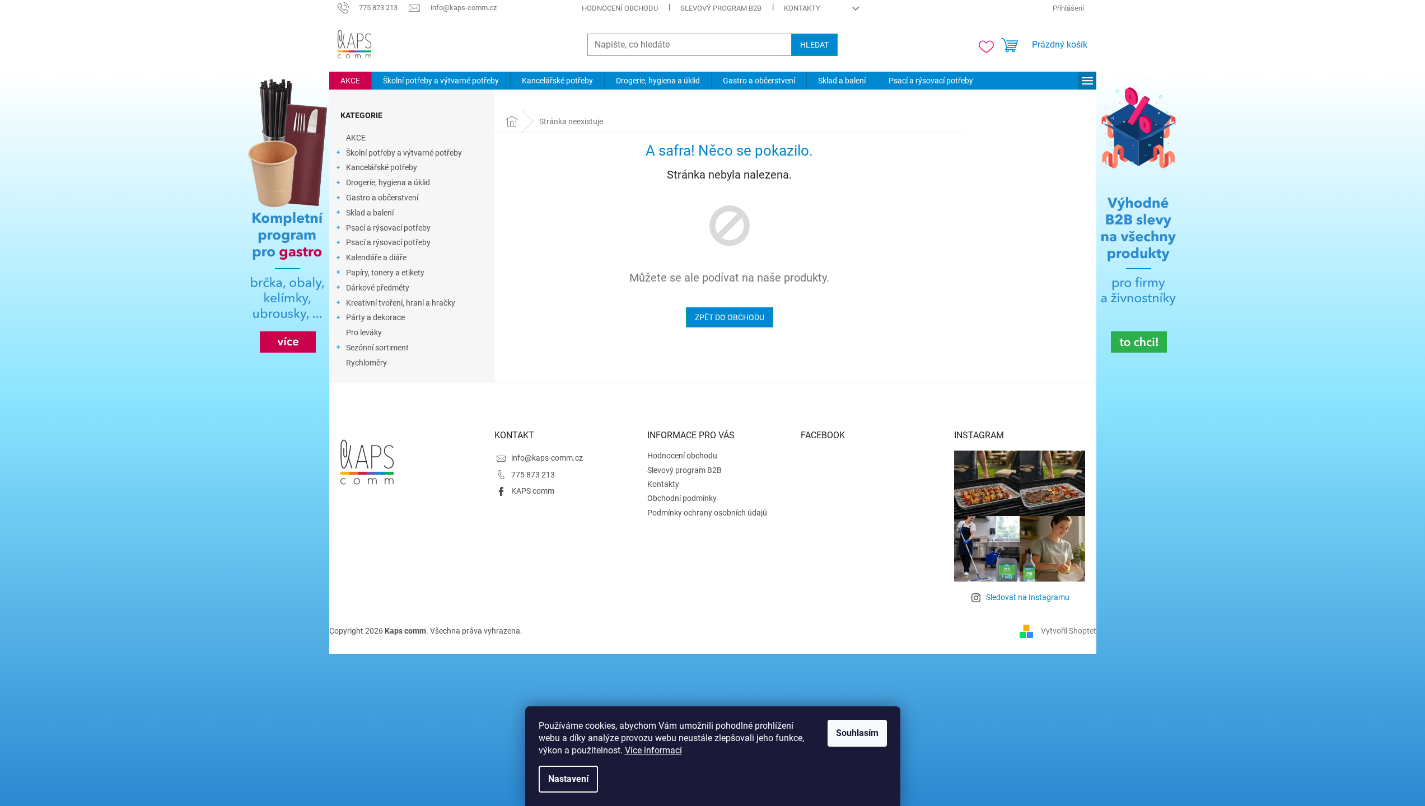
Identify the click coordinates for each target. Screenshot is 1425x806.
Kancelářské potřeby (381, 167)
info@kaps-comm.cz (547, 457)
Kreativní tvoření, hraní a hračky (400, 302)
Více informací (653, 750)
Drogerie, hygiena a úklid (388, 182)
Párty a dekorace (375, 317)
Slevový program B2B (720, 8)
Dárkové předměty (377, 287)
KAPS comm (532, 490)
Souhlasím (857, 733)
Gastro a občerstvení (382, 197)
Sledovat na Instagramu (1027, 597)
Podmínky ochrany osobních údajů (707, 512)
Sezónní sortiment (377, 347)
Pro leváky (364, 332)
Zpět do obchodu (729, 317)
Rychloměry (366, 362)
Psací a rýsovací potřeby (388, 227)
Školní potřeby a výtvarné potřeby (404, 152)
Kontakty (802, 8)
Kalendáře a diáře (376, 257)
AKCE (356, 137)
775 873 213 (533, 474)
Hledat (814, 44)
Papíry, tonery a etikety (385, 272)
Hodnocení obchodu (620, 8)
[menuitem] (350, 81)
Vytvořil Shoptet (1068, 630)
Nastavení (568, 779)
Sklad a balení (370, 212)
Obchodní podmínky (682, 498)
